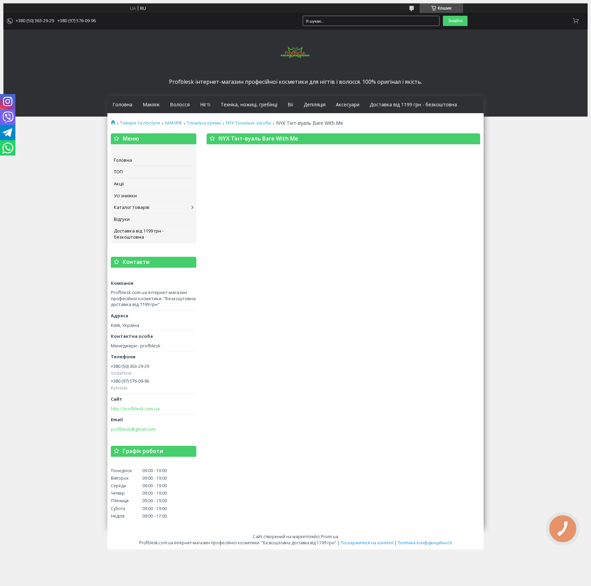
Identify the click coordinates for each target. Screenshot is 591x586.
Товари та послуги (140, 123)
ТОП (118, 172)
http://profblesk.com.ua (135, 409)
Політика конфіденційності (425, 543)
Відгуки (122, 219)
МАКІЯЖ (173, 123)
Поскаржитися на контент (367, 543)
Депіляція (315, 105)
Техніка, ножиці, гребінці (249, 105)
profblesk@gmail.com (133, 429)
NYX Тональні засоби (248, 123)
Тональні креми (204, 123)
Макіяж (151, 105)
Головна (122, 105)
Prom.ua (329, 536)
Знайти (455, 20)
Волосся (180, 105)
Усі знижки (125, 195)
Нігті (205, 105)
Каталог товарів (131, 207)
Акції (119, 184)
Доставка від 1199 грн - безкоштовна (413, 105)
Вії (290, 105)
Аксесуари (347, 105)
